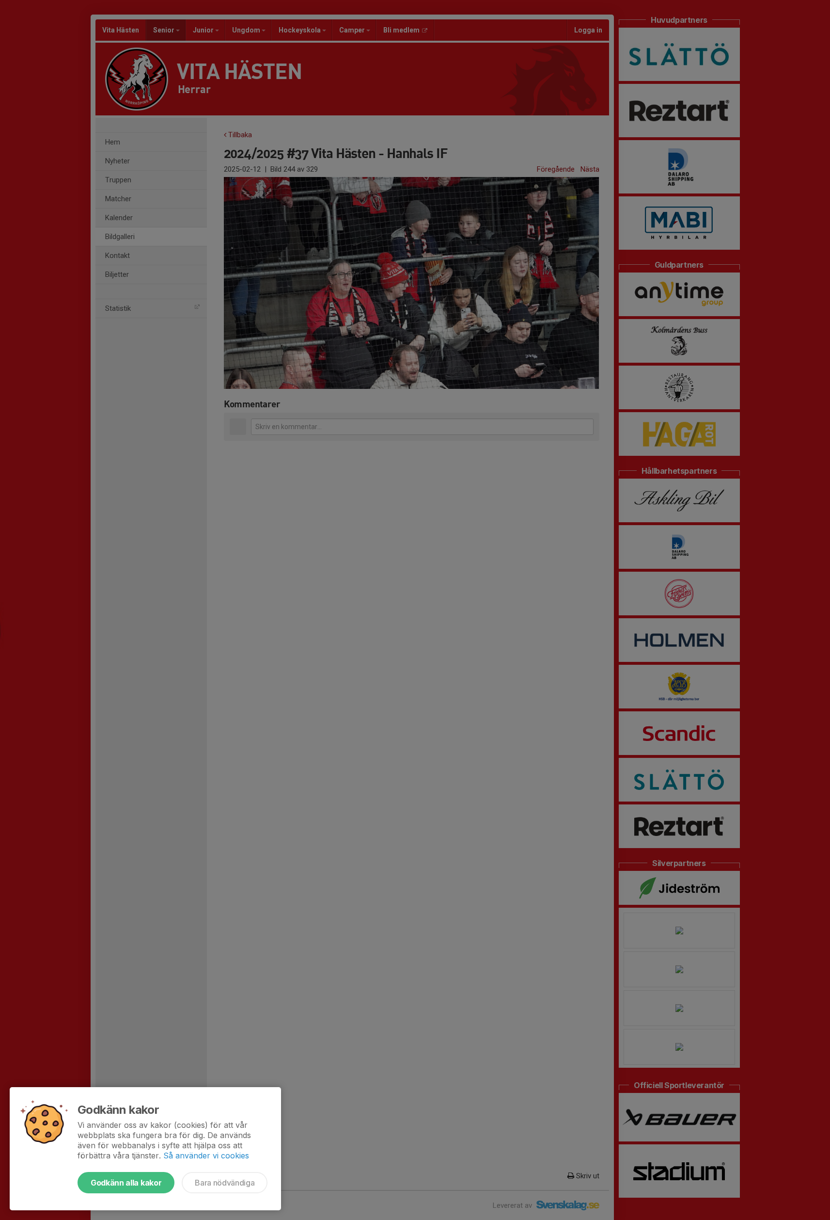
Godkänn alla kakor (126, 1183)
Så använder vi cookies (206, 1155)
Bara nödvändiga (224, 1183)
